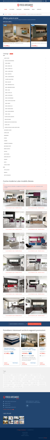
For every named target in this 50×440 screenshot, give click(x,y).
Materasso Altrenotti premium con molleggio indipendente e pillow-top (10, 350)
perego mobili (35, 383)
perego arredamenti (27, 383)
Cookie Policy (25, 433)
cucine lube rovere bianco (18, 383)
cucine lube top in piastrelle (29, 376)
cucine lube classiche (33, 385)
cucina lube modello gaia (18, 387)
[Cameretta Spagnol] (22, 422)
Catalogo (19, 9)
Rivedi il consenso (25, 435)
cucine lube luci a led (17, 378)
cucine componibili (18, 385)
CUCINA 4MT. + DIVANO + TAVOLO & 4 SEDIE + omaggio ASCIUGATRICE (29, 350)
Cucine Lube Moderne (22, 14)
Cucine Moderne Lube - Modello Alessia (14, 207)
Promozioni (26, 9)
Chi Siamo (11, 9)
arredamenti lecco (42, 383)
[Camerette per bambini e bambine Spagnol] (16, 422)
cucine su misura (26, 385)
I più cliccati (7, 413)
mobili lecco (6, 385)
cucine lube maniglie (7, 380)
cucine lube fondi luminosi (8, 378)
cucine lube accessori (16, 374)
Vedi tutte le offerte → (7, 21)
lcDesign (45, 437)
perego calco (11, 385)
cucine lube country (42, 385)
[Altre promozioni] (45, 340)
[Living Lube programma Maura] (11, 417)
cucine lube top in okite (36, 374)
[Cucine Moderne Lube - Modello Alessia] (11, 422)
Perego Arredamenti (22, 429)
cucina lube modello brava (8, 387)
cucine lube (23, 374)
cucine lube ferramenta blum (27, 378)
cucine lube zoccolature (38, 378)
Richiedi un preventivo (33, 324)
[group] (25, 349)
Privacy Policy (25, 432)
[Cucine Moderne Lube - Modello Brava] (5, 417)
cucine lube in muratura (39, 376)
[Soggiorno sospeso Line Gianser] (22, 417)
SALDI (33, 9)
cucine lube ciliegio (25, 380)
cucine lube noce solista (34, 380)
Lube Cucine (15, 14)
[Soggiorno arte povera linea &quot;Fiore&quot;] (5, 422)
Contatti (39, 9)
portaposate (29, 374)
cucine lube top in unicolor (18, 376)
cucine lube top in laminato (8, 376)
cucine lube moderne (7, 374)
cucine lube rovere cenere (8, 383)
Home (5, 9)
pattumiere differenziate (16, 380)
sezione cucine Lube (31, 186)
